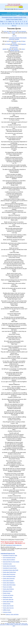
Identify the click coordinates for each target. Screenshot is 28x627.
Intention (17, 39)
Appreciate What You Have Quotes (11, 561)
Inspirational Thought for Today (10, 555)
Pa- (11, 23)
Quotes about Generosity (9, 578)
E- (20, 21)
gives (9, 32)
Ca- (13, 21)
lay (14, 31)
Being (9, 21)
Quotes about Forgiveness (9, 574)
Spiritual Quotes (6, 603)
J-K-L (3, 23)
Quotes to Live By (17, 17)
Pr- (14, 23)
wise (5, 31)
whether (5, 49)
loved (13, 47)
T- (24, 23)
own (20, 31)
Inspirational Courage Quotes (10, 568)
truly (17, 41)
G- (24, 21)
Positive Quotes (6, 593)
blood (10, 49)
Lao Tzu (14, 35)
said (12, 41)
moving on (21, 9)
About (20, 19)
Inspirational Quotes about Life (13, 545)
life (16, 9)
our (6, 44)
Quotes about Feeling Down (9, 572)
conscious (15, 44)
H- (26, 21)
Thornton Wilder (14, 45)
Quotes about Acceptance (9, 559)
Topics (1, 21)
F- (22, 21)
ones (16, 47)
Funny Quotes (14, 19)
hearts (8, 44)
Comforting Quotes (7, 563)
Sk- (22, 23)
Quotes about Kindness (8, 589)
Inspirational (12, 37)
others (13, 32)
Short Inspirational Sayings (9, 557)
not (12, 31)
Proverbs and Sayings (8, 595)
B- (7, 21)
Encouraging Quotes (7, 17)
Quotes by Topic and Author (12, 614)
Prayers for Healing (7, 586)
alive (20, 41)
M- (6, 23)
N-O (9, 23)
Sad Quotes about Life (8, 599)
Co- (16, 21)
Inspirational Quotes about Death (10, 570)
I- (0, 23)
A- (5, 21)
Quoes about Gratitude (8, 580)
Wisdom (18, 37)
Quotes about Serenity (8, 601)
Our (11, 47)
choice (23, 49)
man (8, 31)
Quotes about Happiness (9, 582)
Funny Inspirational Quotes (9, 576)
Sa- (19, 23)
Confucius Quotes (7, 612)
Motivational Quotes (7, 591)
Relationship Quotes (7, 597)
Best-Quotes (23, 37)
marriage (15, 49)
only (8, 41)
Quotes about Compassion (9, 566)
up (16, 31)
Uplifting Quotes (6, 610)
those (24, 41)
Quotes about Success (8, 607)
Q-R (17, 23)
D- (18, 21)
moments (14, 42)
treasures (23, 31)
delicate (12, 50)
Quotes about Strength (8, 605)
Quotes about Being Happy (9, 584)
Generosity (11, 39)
